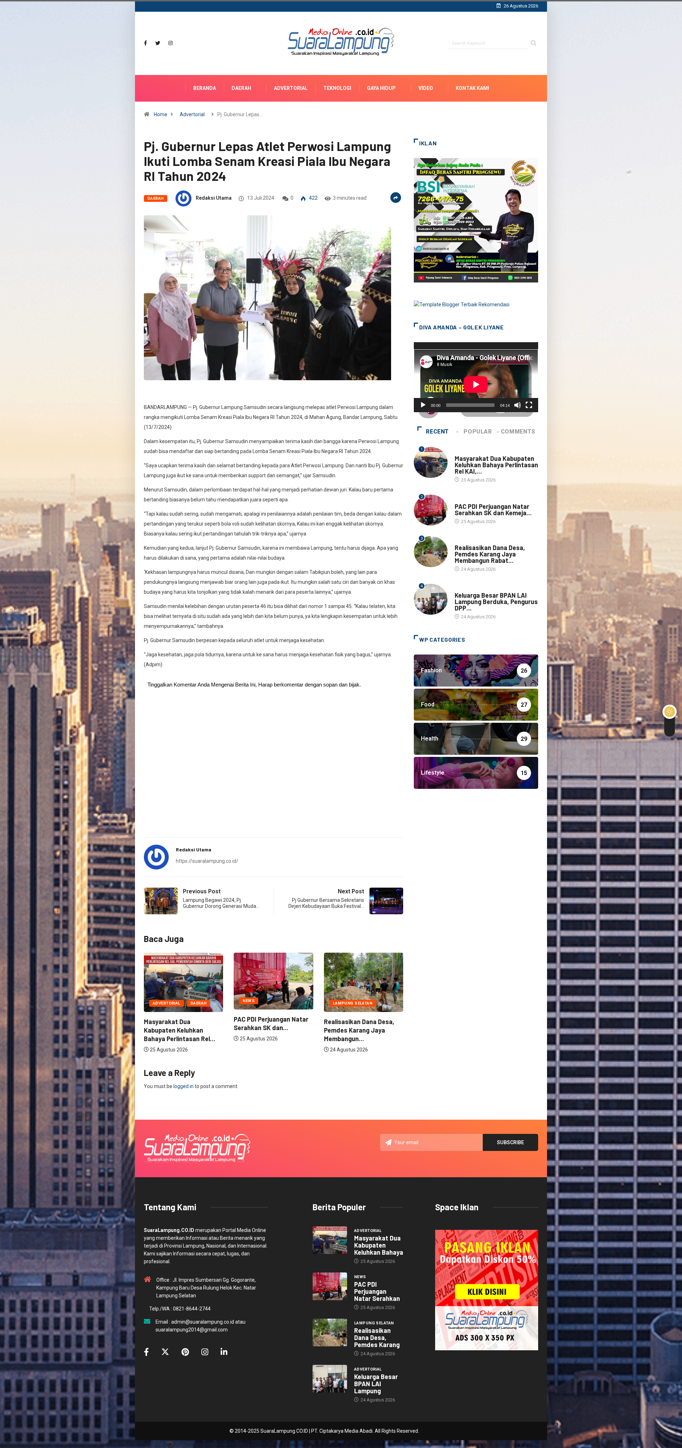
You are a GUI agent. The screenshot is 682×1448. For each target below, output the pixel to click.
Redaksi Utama (214, 198)
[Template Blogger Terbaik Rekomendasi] (461, 304)
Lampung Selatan (262, 1003)
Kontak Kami (472, 88)
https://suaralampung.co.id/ (207, 861)
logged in (183, 1086)
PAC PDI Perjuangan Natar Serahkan (377, 1291)
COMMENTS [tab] (518, 431)
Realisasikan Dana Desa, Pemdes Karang (377, 1337)
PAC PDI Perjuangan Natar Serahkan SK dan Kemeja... (493, 509)
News (159, 1000)
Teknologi (337, 88)
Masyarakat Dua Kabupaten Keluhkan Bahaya (378, 1245)
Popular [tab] (478, 431)
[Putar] (423, 405)
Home (160, 114)
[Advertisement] (273, 776)
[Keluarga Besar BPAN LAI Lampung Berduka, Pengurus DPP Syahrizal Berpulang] (330, 1379)
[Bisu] (517, 405)
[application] (476, 377)
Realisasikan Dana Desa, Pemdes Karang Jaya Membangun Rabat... (490, 554)
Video (425, 88)
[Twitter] (157, 43)
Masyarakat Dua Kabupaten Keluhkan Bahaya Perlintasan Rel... (359, 1030)
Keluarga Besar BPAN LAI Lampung (376, 1384)
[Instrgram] (170, 43)
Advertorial (291, 88)
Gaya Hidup (381, 88)
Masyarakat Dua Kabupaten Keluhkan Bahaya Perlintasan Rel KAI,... (496, 464)
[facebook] (145, 43)
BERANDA (204, 88)
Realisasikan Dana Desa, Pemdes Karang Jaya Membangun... (269, 1030)
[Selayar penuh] (528, 405)
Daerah (241, 88)
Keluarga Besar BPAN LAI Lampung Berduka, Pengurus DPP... (496, 601)
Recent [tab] (437, 431)
